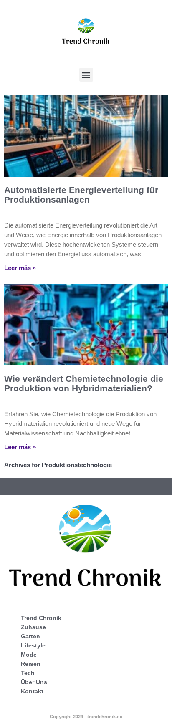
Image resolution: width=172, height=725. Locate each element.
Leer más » (20, 267)
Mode (29, 654)
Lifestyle (33, 645)
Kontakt (32, 691)
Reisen (30, 663)
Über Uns (34, 682)
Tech (28, 673)
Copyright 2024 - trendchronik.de (86, 716)
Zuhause (33, 627)
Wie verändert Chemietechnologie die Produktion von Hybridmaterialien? (83, 383)
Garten (30, 636)
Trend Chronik (41, 618)
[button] (86, 75)
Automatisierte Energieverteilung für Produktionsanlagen (81, 194)
